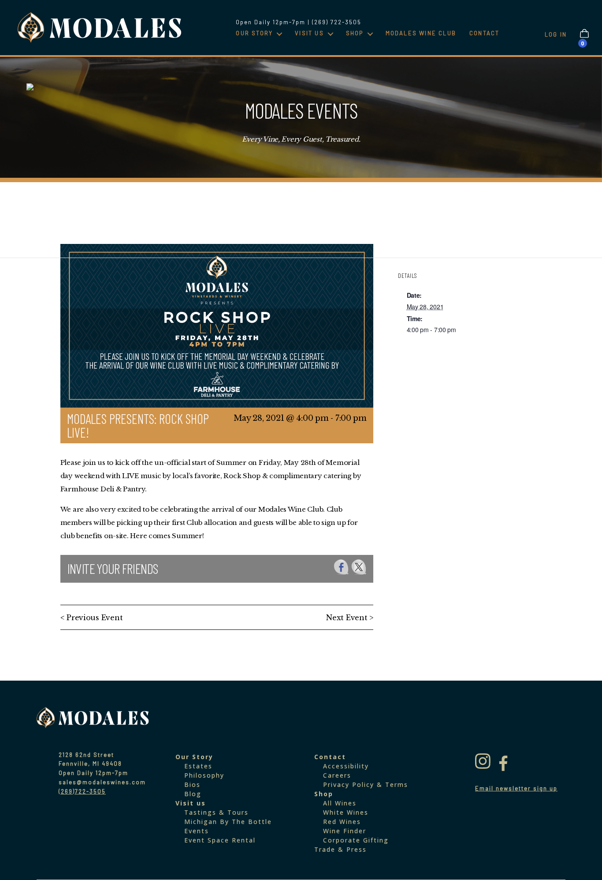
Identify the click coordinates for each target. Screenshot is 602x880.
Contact (484, 33)
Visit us (190, 803)
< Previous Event (91, 617)
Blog (192, 794)
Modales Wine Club (421, 33)
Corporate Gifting (356, 840)
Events (196, 831)
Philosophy (204, 775)
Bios (192, 784)
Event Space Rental (220, 840)
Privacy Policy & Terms (365, 784)
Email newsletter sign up (516, 788)
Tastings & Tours (216, 812)
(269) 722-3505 (336, 22)
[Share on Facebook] (341, 567)
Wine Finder (344, 831)
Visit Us (309, 33)
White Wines (345, 812)
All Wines (340, 803)
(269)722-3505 (82, 791)
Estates (198, 766)
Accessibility (346, 766)
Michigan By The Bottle (228, 821)
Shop (355, 33)
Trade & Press (340, 849)
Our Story (254, 33)
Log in (556, 34)
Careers (337, 775)
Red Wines (342, 821)
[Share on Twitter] (359, 567)
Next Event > (349, 617)
